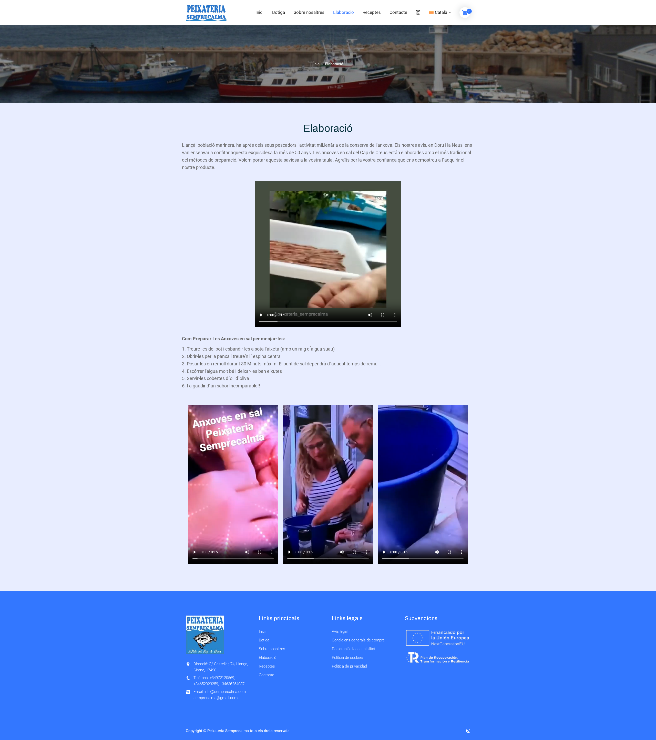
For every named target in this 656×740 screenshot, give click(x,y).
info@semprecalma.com (225, 691)
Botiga (278, 12)
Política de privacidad (349, 666)
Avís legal (339, 631)
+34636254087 (232, 684)
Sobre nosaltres (309, 12)
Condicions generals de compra (358, 640)
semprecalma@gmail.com (215, 697)
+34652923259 (205, 684)
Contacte (398, 12)
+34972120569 (222, 677)
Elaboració (343, 12)
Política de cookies (347, 657)
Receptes (372, 12)
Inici (259, 12)
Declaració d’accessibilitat (353, 649)
